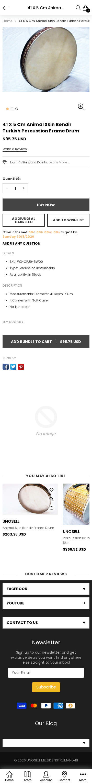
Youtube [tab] (15, 603)
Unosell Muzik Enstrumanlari (52, 760)
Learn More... (59, 162)
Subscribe (46, 687)
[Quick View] (51, 499)
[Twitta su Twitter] (13, 367)
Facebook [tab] (17, 589)
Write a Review (15, 149)
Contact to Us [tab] (22, 622)
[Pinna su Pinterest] (21, 367)
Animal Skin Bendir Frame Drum (28, 528)
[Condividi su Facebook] (6, 367)
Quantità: (12, 178)
